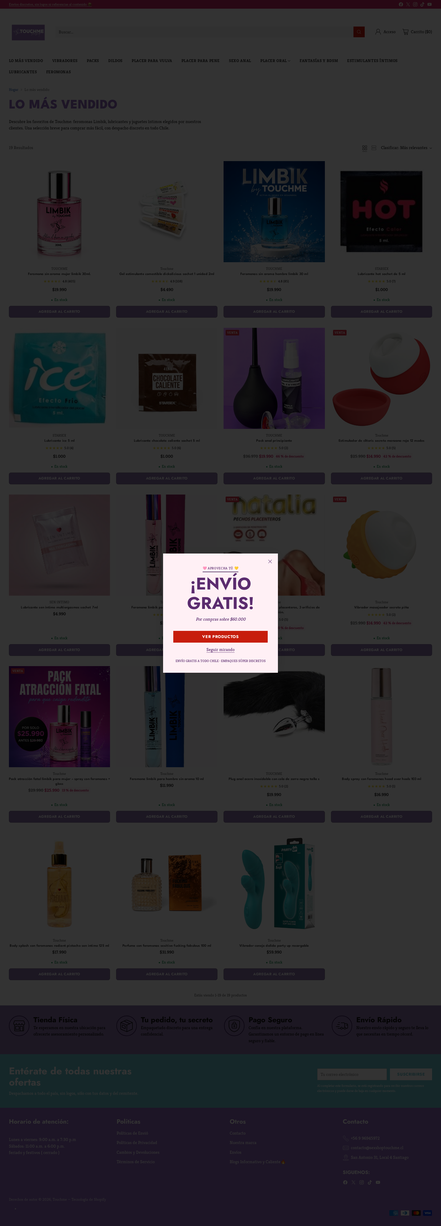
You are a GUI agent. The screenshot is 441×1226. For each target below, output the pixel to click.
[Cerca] (270, 561)
